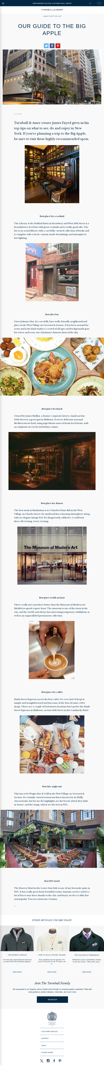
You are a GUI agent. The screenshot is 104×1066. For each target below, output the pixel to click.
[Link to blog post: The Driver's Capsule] (17, 951)
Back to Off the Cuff (52, 16)
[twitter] (41, 1060)
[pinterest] (59, 1060)
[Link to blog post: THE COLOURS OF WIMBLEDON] (86, 951)
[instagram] (48, 1060)
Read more (17, 972)
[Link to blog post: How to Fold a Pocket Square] (52, 951)
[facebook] (54, 1060)
